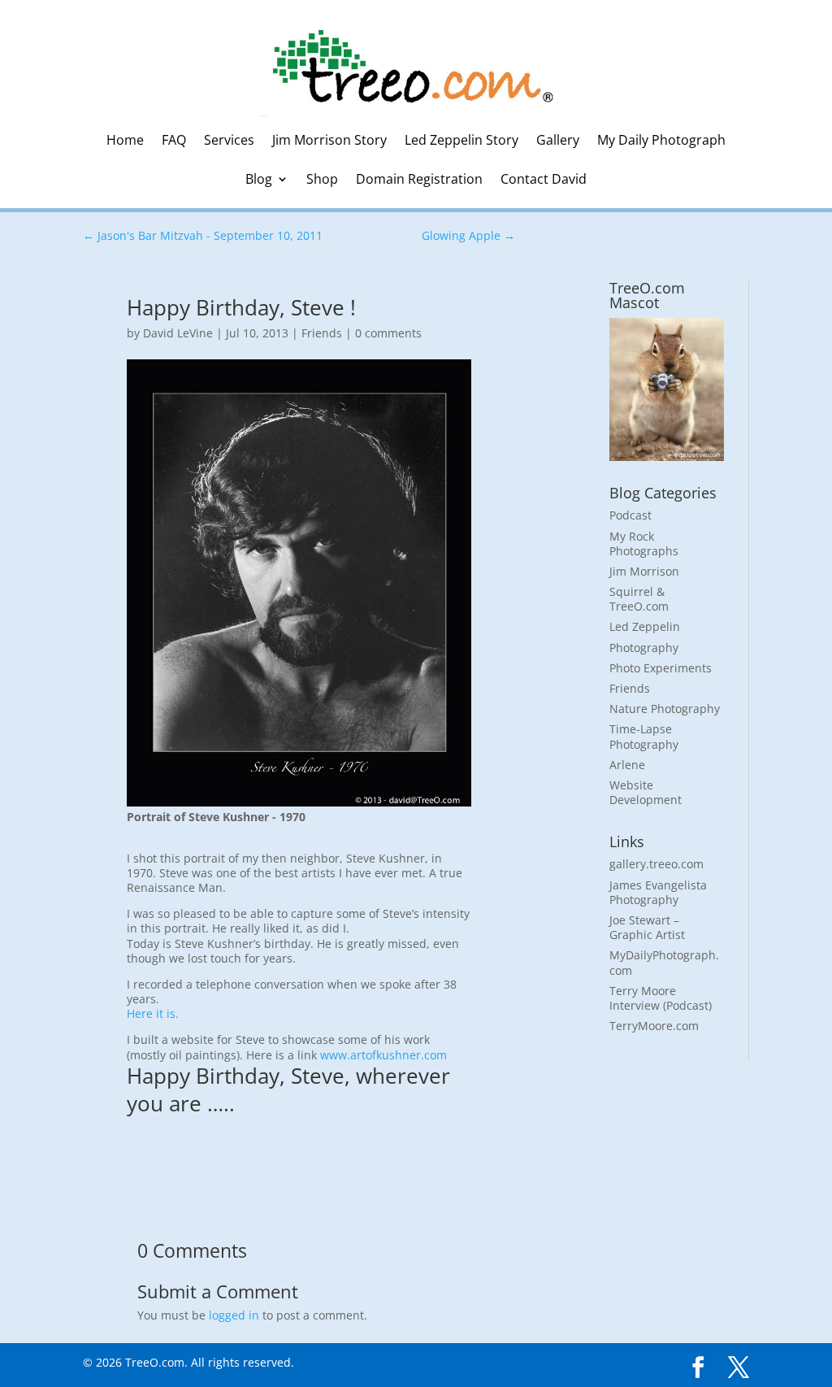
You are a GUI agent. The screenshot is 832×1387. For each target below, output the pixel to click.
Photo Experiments (660, 668)
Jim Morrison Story (329, 141)
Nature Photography (664, 708)
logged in (234, 1315)
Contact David (543, 180)
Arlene (627, 764)
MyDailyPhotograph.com (664, 962)
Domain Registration (419, 180)
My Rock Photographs (643, 543)
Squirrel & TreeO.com (639, 599)
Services (229, 141)
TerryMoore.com (654, 1025)
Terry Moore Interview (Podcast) (660, 998)
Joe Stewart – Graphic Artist (647, 927)
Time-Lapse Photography (643, 736)
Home (125, 141)
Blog (258, 180)
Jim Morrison (644, 571)
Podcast (630, 515)
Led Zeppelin (644, 626)
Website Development (645, 792)
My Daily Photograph (661, 141)
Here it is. (153, 1013)
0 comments (388, 333)
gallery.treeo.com (656, 864)
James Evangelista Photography (658, 892)
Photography (643, 647)
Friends (321, 333)
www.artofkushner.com (383, 1055)
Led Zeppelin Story (461, 141)
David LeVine (178, 333)
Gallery (557, 141)
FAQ (174, 141)
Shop (322, 180)
